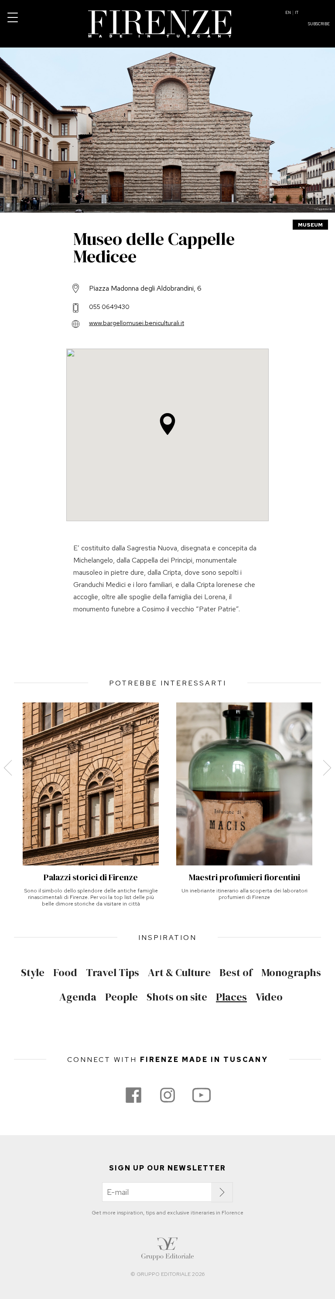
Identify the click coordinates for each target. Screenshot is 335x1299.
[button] (167, 424)
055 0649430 (109, 306)
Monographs (291, 972)
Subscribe (319, 24)
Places (231, 997)
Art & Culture (179, 972)
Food (65, 972)
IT (296, 12)
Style (32, 972)
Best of (236, 972)
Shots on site (177, 997)
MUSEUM (310, 224)
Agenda (77, 997)
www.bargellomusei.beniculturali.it (136, 323)
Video (269, 997)
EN (288, 12)
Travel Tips (112, 972)
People (121, 997)
